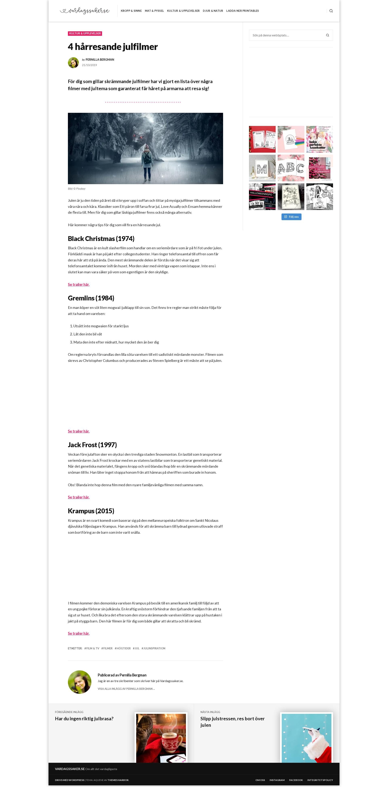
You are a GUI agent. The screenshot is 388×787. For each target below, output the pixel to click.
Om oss (260, 780)
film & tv (92, 648)
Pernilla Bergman (100, 59)
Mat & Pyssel (154, 10)
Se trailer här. (79, 284)
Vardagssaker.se (70, 769)
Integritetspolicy (320, 780)
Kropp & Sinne (131, 10)
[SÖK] (330, 11)
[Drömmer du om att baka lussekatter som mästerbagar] (319, 139)
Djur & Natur (213, 10)
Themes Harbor (118, 780)
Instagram (277, 780)
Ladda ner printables (242, 10)
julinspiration (154, 648)
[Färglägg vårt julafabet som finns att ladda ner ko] (291, 168)
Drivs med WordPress (69, 780)
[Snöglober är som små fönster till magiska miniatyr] (291, 139)
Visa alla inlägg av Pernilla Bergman (125, 688)
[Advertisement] (146, 399)
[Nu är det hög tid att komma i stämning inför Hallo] (262, 196)
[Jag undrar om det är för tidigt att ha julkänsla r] (262, 168)
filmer (108, 648)
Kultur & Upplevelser (183, 10)
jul (137, 648)
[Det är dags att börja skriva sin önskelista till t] (262, 139)
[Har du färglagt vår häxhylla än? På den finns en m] (291, 196)
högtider (124, 648)
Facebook (296, 780)
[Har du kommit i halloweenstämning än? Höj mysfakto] (319, 196)
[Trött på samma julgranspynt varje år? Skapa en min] (319, 168)
